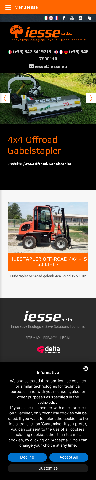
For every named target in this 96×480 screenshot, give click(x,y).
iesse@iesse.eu (51, 66)
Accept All (69, 457)
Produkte (15, 164)
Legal (65, 338)
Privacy (50, 338)
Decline (27, 457)
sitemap (32, 338)
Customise (48, 468)
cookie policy (47, 403)
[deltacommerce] (48, 349)
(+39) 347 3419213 (32, 51)
